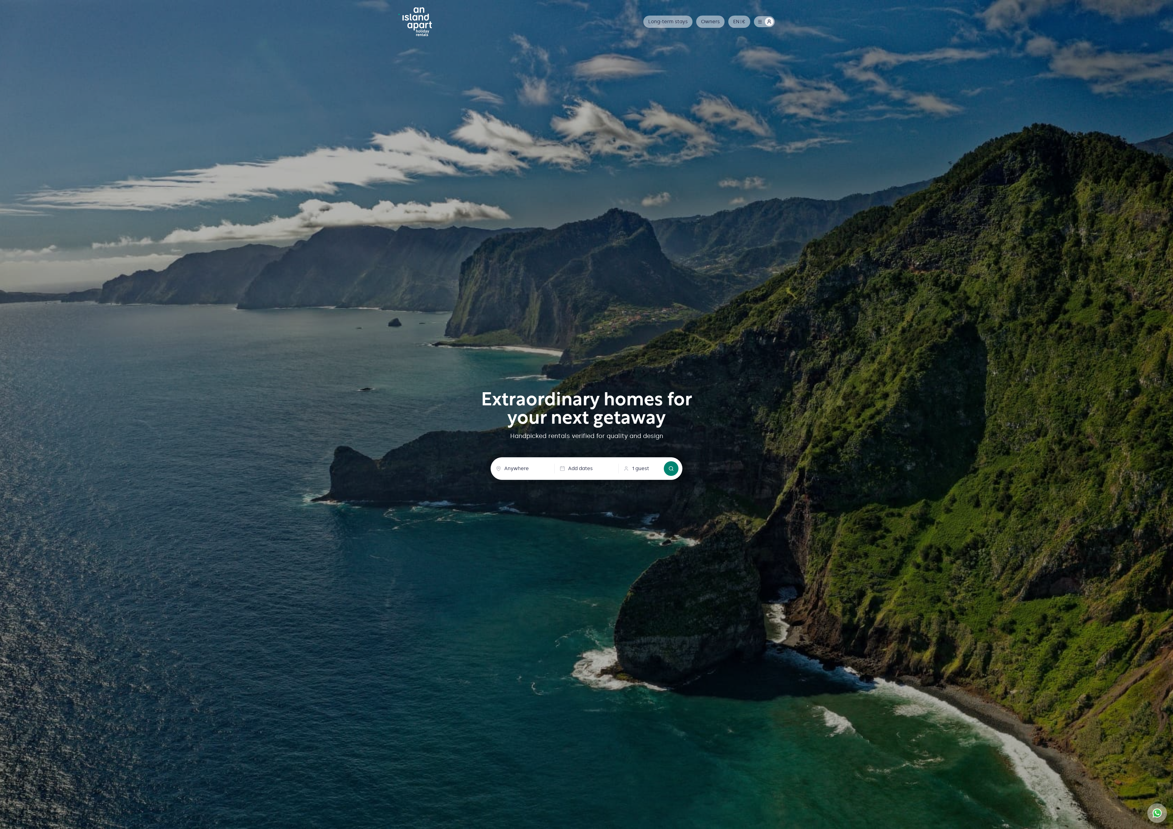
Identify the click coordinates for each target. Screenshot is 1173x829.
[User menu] (764, 21)
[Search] (671, 468)
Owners (710, 21)
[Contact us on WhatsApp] (1157, 813)
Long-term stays (668, 21)
